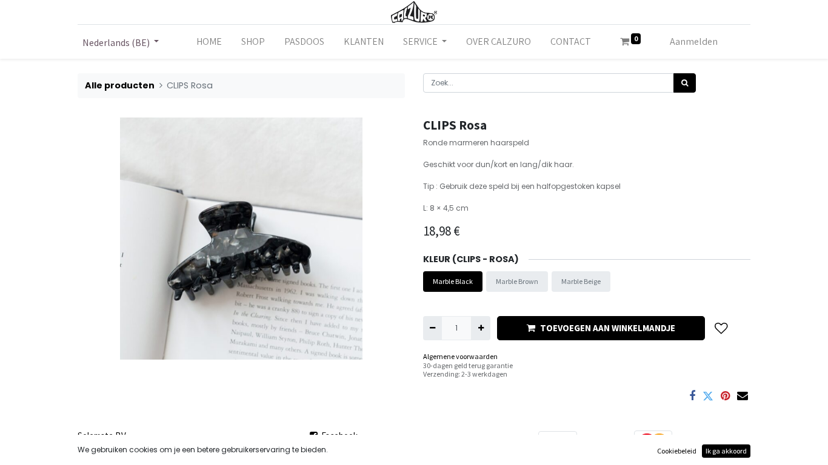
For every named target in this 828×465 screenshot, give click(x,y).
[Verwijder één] (432, 328)
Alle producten (120, 85)
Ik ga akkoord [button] (726, 450)
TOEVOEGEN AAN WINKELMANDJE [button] (607, 328)
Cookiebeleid (676, 450)
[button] (721, 328)
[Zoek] (684, 83)
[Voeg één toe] (480, 328)
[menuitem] (209, 42)
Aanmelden (694, 41)
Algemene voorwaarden (460, 356)
